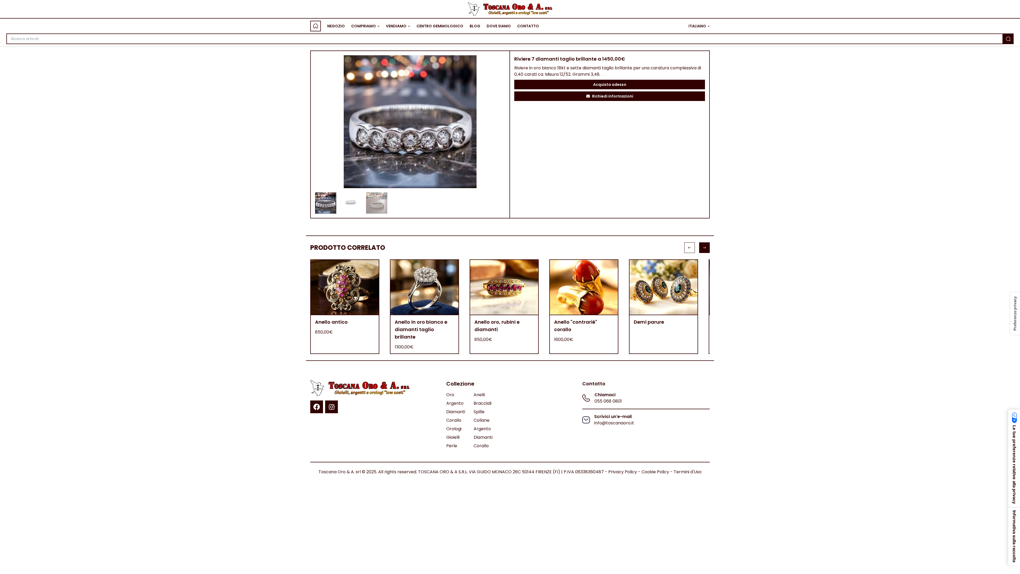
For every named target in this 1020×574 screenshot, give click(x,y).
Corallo (453, 420)
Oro (450, 395)
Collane (482, 420)
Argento (455, 403)
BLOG (475, 26)
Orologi (453, 429)
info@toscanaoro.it (614, 423)
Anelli (479, 395)
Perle (451, 446)
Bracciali (482, 403)
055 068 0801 (608, 401)
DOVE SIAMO (499, 26)
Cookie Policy (655, 472)
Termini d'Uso (688, 472)
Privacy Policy (622, 472)
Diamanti (455, 412)
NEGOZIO (336, 26)
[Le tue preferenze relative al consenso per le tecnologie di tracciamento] (1015, 313)
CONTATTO (528, 26)
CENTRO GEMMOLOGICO (439, 26)
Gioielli (453, 437)
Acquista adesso (609, 84)
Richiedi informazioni (612, 96)
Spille (479, 412)
